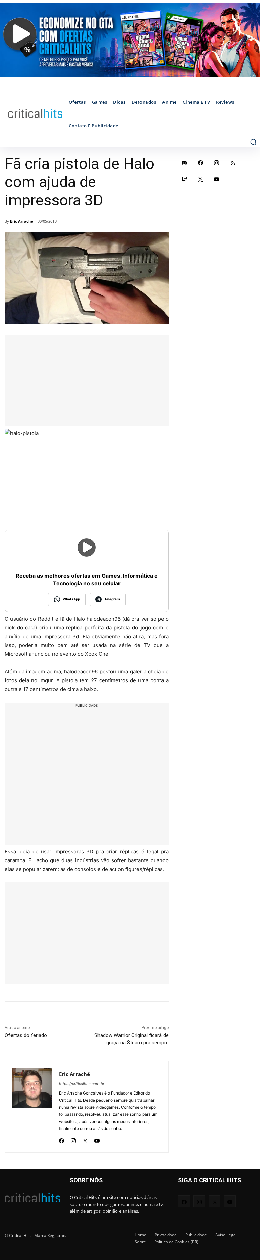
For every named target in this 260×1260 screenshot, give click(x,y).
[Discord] (184, 162)
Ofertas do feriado (26, 1035)
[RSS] (232, 162)
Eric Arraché (21, 221)
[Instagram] (73, 1139)
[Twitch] (184, 179)
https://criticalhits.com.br (81, 1083)
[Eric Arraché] (32, 1106)
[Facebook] (61, 1139)
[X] (85, 1139)
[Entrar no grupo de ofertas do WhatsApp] (130, 40)
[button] (253, 141)
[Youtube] (97, 1139)
